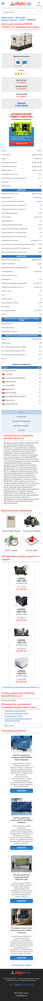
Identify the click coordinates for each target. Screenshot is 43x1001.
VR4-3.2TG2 (38, 197)
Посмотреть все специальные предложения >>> (21, 687)
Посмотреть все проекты (21, 965)
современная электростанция (14, 711)
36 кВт (39, 166)
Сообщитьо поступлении (21, 104)
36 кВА (34, 166)
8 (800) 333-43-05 (23, 985)
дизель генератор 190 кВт (13, 716)
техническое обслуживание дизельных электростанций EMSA (18, 720)
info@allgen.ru (21, 995)
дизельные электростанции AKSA (16, 713)
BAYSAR (34, 193)
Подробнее (21, 791)
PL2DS (40, 264)
